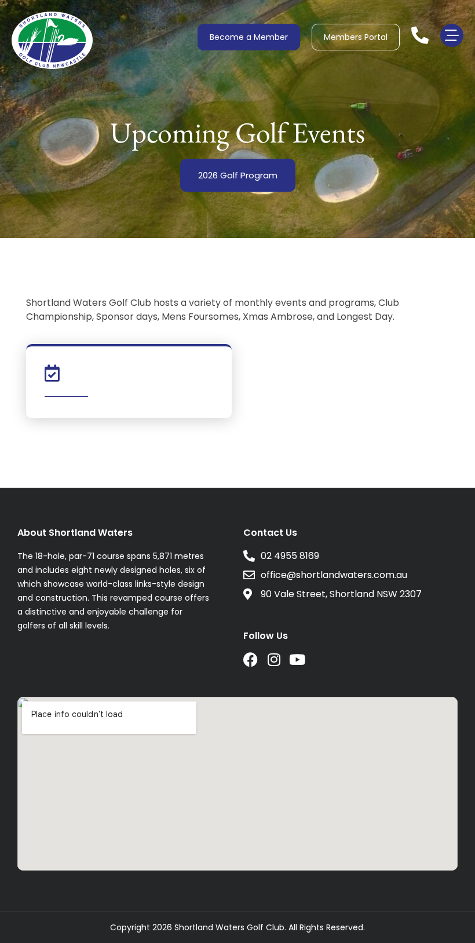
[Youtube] (297, 659)
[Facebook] (250, 659)
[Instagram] (273, 659)
